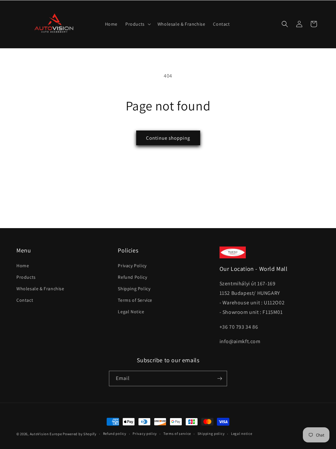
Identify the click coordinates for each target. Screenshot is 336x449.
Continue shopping (168, 138)
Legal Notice (131, 312)
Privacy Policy (132, 266)
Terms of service (177, 433)
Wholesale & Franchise (40, 289)
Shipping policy (211, 433)
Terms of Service (135, 300)
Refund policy (114, 433)
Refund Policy (132, 277)
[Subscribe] (219, 378)
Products (26, 277)
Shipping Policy (134, 289)
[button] (137, 24)
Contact (24, 300)
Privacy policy (145, 433)
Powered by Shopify (79, 434)
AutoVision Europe (46, 434)
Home (22, 266)
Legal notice (241, 433)
